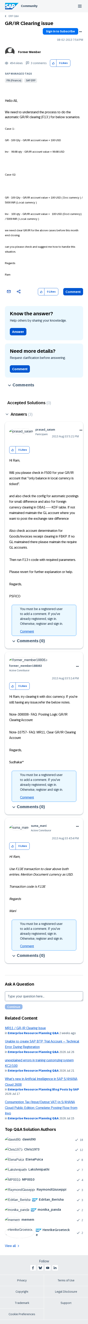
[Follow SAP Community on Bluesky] (40, 1268)
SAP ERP (30, 80)
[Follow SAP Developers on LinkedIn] (55, 1268)
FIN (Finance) (14, 80)
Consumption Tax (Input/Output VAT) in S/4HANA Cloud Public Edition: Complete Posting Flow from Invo (41, 1107)
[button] (53, 63)
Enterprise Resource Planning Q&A (33, 1033)
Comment (73, 292)
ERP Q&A (14, 16)
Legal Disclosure (66, 1291)
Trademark (22, 1303)
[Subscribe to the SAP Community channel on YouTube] (47, 1268)
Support (66, 1303)
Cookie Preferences (22, 1314)
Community (29, 6)
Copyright (22, 1291)
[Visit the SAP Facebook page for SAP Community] (33, 1268)
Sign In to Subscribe (60, 31)
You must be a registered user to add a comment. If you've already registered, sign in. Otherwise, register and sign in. (41, 616)
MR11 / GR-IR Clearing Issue (25, 1028)
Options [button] (80, 31)
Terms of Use (66, 1280)
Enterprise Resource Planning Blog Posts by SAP (43, 1089)
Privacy (22, 1280)
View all (10, 1246)
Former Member (29, 52)
